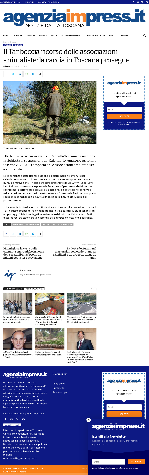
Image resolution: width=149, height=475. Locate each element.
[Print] (40, 74)
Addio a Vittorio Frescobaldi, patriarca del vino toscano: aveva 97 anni (17, 354)
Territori (30, 35)
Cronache (17, 35)
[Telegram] (33, 74)
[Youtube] (146, 2)
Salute (54, 35)
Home (5, 35)
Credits (23, 472)
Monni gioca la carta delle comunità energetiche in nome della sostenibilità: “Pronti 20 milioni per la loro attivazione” (23, 253)
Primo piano (18, 45)
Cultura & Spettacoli (95, 35)
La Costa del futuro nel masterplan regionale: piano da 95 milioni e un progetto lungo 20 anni (74, 253)
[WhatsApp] (26, 74)
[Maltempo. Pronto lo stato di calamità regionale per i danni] (49, 339)
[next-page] (95, 288)
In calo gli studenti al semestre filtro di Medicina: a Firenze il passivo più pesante (16, 319)
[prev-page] (91, 288)
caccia (45, 224)
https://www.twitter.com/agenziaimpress (35, 274)
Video (111, 35)
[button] (144, 35)
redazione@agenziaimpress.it (29, 413)
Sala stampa (53, 2)
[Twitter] (142, 2)
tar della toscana (61, 224)
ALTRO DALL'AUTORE (34, 289)
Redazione (29, 2)
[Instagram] (137, 2)
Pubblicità (41, 2)
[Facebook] (133, 2)
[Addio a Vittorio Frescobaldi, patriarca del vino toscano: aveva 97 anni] (17, 339)
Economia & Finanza (71, 35)
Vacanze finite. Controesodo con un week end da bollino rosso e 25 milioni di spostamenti (81, 319)
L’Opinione (123, 35)
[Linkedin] (20, 74)
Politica (43, 35)
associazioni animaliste (26, 224)
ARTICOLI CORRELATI (14, 289)
